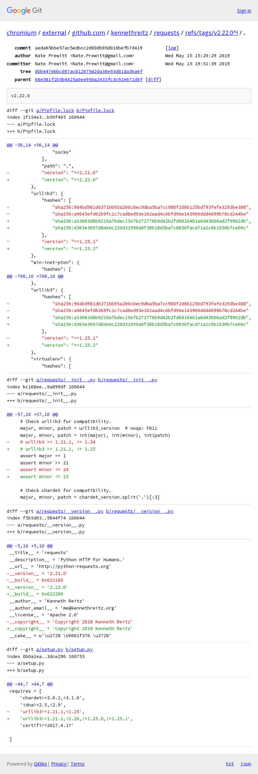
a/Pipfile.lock (55, 110)
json (246, 764)
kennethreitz (129, 33)
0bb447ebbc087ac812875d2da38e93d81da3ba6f (88, 71)
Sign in (244, 10)
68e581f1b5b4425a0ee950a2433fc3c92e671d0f (88, 79)
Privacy (59, 764)
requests (166, 33)
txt (230, 764)
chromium (22, 33)
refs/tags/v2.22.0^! (211, 33)
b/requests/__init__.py (127, 380)
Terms (78, 764)
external (54, 33)
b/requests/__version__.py (139, 511)
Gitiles (40, 764)
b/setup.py (79, 649)
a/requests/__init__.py (65, 380)
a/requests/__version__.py (69, 511)
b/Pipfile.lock (95, 110)
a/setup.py (49, 649)
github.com (88, 33)
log (172, 48)
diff (153, 79)
